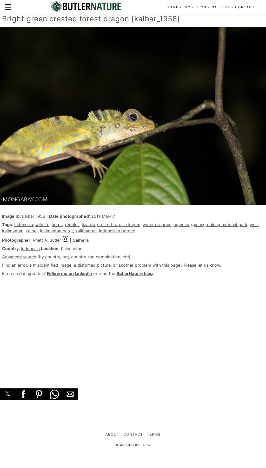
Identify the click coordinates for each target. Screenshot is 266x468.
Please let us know (202, 265)
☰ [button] (8, 7)
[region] (133, 326)
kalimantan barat (56, 230)
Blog (201, 7)
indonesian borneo (117, 230)
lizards (88, 224)
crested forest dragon (118, 224)
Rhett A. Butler (47, 240)
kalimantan (86, 230)
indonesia (23, 224)
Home (173, 7)
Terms (154, 434)
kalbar (32, 230)
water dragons (157, 224)
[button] (8, 394)
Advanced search (19, 256)
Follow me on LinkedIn (69, 273)
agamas (181, 224)
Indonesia (30, 248)
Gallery (221, 7)
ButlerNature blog (134, 273)
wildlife (42, 224)
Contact (245, 7)
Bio (187, 7)
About (112, 434)
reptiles (72, 224)
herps (57, 224)
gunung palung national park (219, 224)
